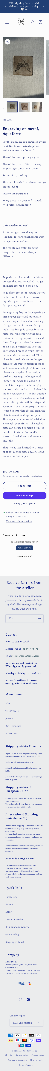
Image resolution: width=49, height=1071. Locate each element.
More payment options (24, 503)
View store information (19, 521)
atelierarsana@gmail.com (25, 655)
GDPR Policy (12, 934)
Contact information (17, 1060)
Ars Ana (22, 1050)
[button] (7, 22)
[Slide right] (46, 108)
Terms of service (14, 919)
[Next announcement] (43, 6)
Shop (8, 703)
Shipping (18, 476)
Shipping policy (37, 1060)
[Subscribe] (39, 618)
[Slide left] (3, 108)
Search (9, 904)
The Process (12, 711)
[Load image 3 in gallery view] (37, 107)
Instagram (11, 897)
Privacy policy (37, 1054)
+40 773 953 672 (30, 648)
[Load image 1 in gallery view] (12, 107)
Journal (9, 718)
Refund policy (22, 1054)
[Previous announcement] (6, 6)
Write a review (24, 547)
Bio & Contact (13, 726)
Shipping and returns (17, 927)
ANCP (8, 912)
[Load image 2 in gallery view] (24, 107)
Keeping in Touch (15, 942)
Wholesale (11, 733)
